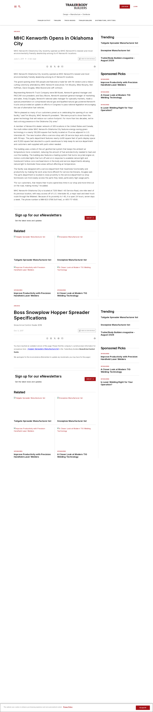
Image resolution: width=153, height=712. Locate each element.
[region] (76, 707)
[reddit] (58, 66)
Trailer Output (43, 20)
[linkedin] (51, 66)
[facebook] (47, 66)
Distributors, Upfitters (105, 20)
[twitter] (55, 66)
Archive (17, 31)
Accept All (142, 707)
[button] (15, 6)
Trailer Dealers (85, 20)
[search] (19, 6)
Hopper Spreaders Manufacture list (43, 349)
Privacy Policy (67, 707)
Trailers (57, 20)
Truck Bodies (69, 20)
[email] (62, 66)
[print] (95, 66)
